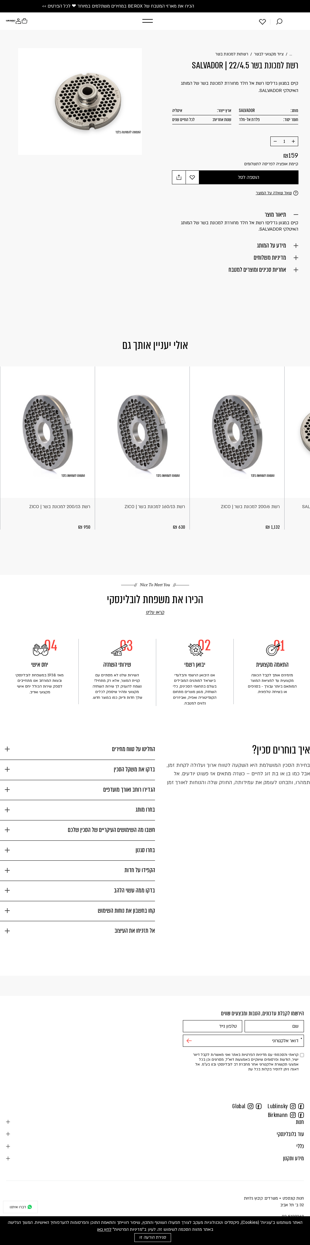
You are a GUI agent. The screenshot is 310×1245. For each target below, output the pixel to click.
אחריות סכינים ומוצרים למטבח (257, 269)
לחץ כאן (104, 1229)
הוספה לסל (248, 177)
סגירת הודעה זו (152, 1237)
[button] (146, 21)
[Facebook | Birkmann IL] (301, 1115)
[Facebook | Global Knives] (259, 1106)
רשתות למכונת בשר (231, 54)
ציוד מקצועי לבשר (269, 54)
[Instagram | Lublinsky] (293, 1106)
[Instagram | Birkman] (293, 1115)
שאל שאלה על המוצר (274, 193)
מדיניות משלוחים (270, 257)
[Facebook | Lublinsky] (301, 1106)
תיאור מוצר (275, 214)
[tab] (77, 752)
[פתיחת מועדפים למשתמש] (262, 21)
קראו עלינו (146, 612)
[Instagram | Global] (250, 1106)
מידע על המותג (271, 245)
